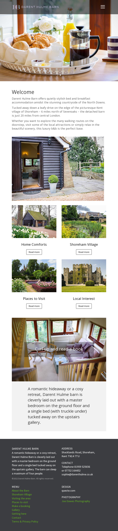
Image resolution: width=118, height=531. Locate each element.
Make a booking (21, 506)
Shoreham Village (22, 494)
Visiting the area (21, 498)
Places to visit (20, 502)
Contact (16, 517)
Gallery (16, 510)
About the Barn (20, 490)
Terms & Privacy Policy (25, 521)
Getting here (19, 513)
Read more (34, 252)
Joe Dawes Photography (76, 501)
